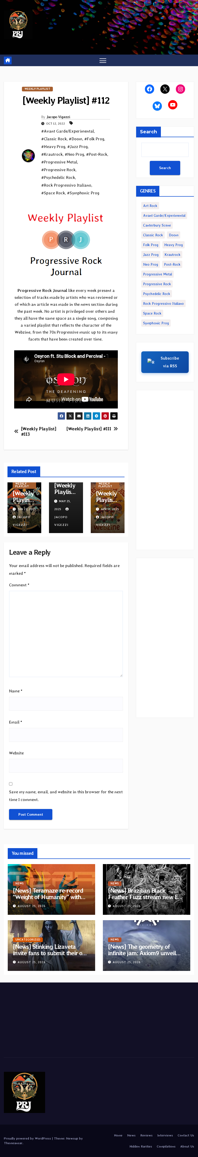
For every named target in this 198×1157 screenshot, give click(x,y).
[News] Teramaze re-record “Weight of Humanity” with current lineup (48, 897)
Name (15, 691)
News (19, 883)
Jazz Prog (151, 255)
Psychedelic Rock (156, 294)
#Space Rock (53, 192)
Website (16, 753)
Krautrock (172, 255)
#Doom (75, 138)
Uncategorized (27, 939)
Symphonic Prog (156, 323)
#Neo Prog (74, 154)
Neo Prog (150, 264)
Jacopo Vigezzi (58, 117)
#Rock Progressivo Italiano (66, 185)
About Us (187, 1146)
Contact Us (186, 1135)
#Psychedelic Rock (58, 177)
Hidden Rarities (140, 1146)
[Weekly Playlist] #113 (38, 431)
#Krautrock (52, 154)
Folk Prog (150, 245)
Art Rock (150, 206)
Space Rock (152, 313)
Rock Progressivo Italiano (163, 303)
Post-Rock (172, 264)
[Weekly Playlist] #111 (89, 428)
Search (148, 132)
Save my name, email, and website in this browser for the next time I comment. (66, 795)
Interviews (165, 1135)
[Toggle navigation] (103, 60)
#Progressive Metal (59, 162)
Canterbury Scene (157, 225)
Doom (173, 235)
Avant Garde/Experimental (164, 215)
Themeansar (13, 1143)
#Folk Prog (94, 138)
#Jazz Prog (77, 146)
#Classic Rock (54, 138)
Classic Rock (153, 235)
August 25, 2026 (32, 906)
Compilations (166, 1146)
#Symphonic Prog (83, 192)
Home (118, 1135)
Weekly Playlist (37, 89)
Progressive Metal (157, 274)
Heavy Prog (173, 245)
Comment (19, 584)
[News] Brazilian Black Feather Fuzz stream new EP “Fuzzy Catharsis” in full (145, 897)
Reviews (146, 1135)
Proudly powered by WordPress (28, 1138)
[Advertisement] (165, 470)
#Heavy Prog (53, 146)
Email (15, 722)
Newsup (72, 1138)
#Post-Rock (96, 154)
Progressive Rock (157, 284)
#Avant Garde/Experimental (67, 131)
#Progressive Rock (58, 169)
